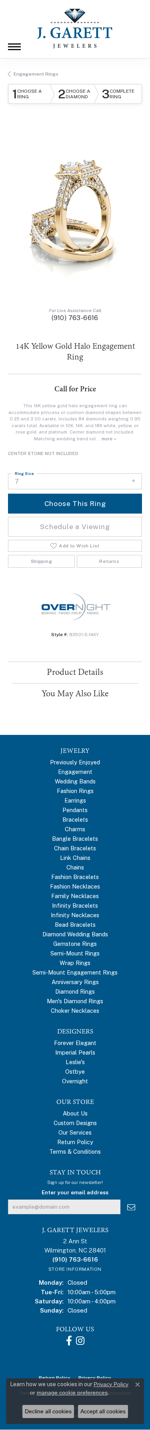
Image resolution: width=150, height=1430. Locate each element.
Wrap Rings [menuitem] (75, 962)
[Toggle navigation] (14, 46)
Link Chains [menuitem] (75, 857)
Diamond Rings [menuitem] (75, 991)
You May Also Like (75, 694)
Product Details (75, 672)
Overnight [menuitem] (75, 1081)
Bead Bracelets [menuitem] (75, 924)
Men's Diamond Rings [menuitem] (75, 1001)
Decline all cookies (48, 1411)
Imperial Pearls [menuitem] (75, 1052)
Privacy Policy (111, 1384)
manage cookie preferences (72, 1392)
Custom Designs (75, 1122)
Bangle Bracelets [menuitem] (75, 838)
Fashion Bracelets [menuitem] (75, 876)
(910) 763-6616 (75, 318)
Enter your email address (75, 1192)
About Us (75, 1113)
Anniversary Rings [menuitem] (75, 982)
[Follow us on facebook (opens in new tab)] (69, 1341)
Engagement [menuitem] (75, 771)
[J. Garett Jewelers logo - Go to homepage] (75, 28)
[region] (75, 212)
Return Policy (75, 1142)
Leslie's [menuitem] (75, 1062)
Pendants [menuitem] (75, 810)
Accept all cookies (103, 1411)
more (108, 438)
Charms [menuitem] (75, 829)
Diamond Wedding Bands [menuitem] (75, 934)
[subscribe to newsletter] (131, 1206)
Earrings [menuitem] (75, 800)
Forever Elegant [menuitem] (75, 1042)
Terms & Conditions (75, 1151)
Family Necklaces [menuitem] (75, 896)
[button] (63, 261)
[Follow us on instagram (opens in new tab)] (80, 1341)
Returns (109, 561)
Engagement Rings (36, 74)
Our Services (75, 1132)
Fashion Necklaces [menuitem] (75, 886)
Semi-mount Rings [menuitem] (75, 953)
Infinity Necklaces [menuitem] (75, 915)
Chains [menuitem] (75, 867)
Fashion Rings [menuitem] (75, 790)
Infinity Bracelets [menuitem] (75, 905)
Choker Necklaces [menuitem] (75, 1010)
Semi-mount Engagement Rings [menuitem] (75, 972)
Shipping (41, 561)
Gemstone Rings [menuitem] (75, 943)
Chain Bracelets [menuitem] (75, 848)
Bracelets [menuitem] (75, 819)
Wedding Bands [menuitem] (75, 781)
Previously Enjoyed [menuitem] (75, 762)
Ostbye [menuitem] (75, 1071)
